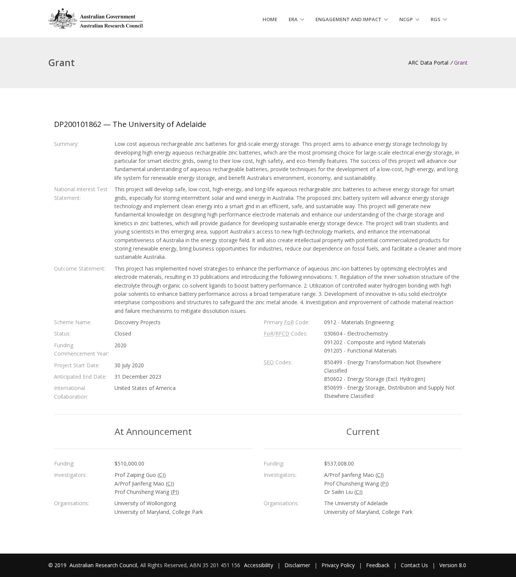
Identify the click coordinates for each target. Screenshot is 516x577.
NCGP (406, 19)
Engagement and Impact (348, 19)
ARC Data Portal (428, 62)
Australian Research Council (103, 565)
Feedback (377, 565)
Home (270, 19)
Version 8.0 (452, 565)
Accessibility (258, 565)
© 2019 (58, 565)
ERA (293, 19)
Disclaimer (297, 565)
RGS (435, 19)
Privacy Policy (338, 565)
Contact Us (414, 565)
